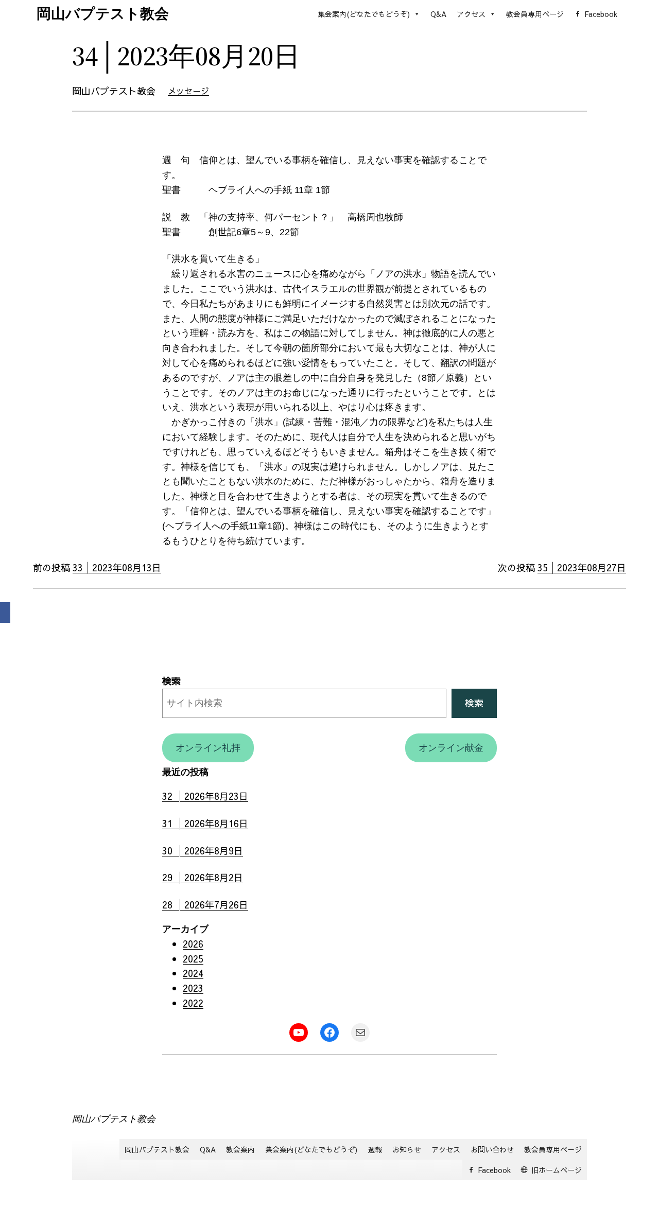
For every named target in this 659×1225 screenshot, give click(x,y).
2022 (193, 1002)
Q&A (438, 14)
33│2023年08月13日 (117, 567)
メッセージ (188, 90)
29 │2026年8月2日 (202, 877)
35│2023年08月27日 (581, 567)
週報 (375, 1149)
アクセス (471, 14)
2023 (193, 988)
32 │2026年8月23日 (205, 796)
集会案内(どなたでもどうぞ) (364, 14)
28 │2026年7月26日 (205, 904)
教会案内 (240, 1149)
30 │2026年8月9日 (202, 850)
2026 (193, 943)
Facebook (600, 14)
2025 (193, 958)
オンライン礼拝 (208, 748)
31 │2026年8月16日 (205, 823)
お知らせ (406, 1149)
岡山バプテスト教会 (103, 14)
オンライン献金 (451, 748)
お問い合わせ (492, 1149)
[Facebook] (5, 612)
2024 (193, 973)
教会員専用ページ (535, 14)
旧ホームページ (556, 1170)
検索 (171, 680)
